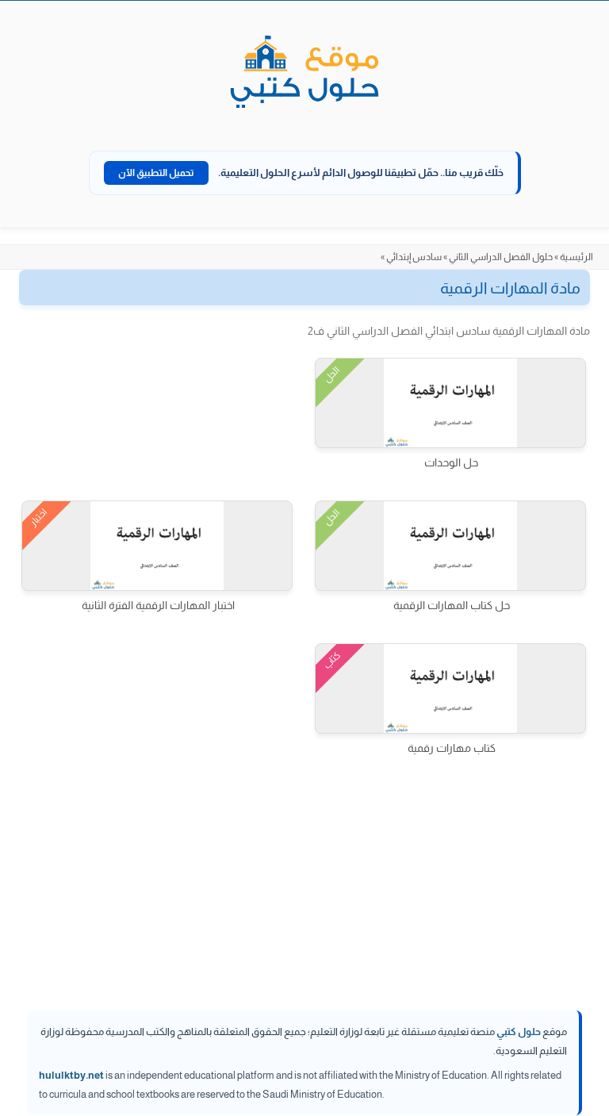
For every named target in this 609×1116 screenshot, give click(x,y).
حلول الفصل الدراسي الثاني (501, 257)
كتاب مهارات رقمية (452, 748)
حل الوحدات (451, 462)
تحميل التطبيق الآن (156, 172)
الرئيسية (576, 257)
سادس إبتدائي (414, 257)
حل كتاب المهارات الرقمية (451, 605)
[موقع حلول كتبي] (304, 73)
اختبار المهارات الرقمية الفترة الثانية (158, 605)
